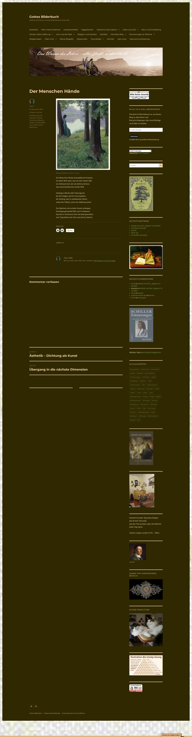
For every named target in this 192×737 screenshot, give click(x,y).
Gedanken (134, 381)
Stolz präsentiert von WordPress (73, 713)
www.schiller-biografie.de (151, 352)
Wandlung (33, 127)
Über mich (49, 39)
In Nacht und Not (35, 112)
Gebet (153, 377)
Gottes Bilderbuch (44, 17)
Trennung (151, 408)
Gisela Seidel (40, 122)
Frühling (146, 377)
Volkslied (133, 416)
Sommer (153, 404)
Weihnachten (153, 416)
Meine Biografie (67, 39)
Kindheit (149, 389)
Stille (139, 408)
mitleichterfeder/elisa (139, 295)
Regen (158, 396)
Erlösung (40, 120)
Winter (132, 420)
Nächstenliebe (135, 396)
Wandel (133, 230)
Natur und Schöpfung (151, 30)
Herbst (132, 389)
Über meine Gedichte (50, 30)
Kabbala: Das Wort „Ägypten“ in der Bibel (145, 226)
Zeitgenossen (35, 39)
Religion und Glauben (87, 34)
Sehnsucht (144, 404)
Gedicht (32, 122)
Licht (139, 393)
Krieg (157, 389)
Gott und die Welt (64, 34)
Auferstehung (34, 115)
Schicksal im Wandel (138, 228)
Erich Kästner (150, 373)
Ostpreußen (82, 39)
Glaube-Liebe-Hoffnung (39, 34)
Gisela (31, 106)
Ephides (103, 34)
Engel (132, 373)
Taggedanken (87, 30)
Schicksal (146, 400)
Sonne (132, 408)
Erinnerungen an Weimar (140, 34)
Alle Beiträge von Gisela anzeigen (104, 261)
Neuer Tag (134, 233)
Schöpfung (134, 404)
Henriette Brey (117, 34)
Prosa (152, 396)
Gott (143, 385)
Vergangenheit (143, 412)
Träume (133, 412)
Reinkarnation (135, 400)
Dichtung (32, 120)
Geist (150, 381)
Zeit (138, 420)
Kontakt (110, 39)
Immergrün (142, 298)
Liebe (145, 393)
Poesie (35, 125)
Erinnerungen (135, 377)
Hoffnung (140, 389)
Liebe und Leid (129, 30)
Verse (41, 125)
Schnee (154, 400)
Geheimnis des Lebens (107, 30)
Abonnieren (134, 136)
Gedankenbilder (71, 30)
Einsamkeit (155, 369)
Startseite (33, 30)
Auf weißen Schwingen (139, 235)
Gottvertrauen (152, 385)
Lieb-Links (121, 39)
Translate (145, 153)
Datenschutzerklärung (140, 39)
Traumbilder (96, 39)
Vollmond (142, 416)
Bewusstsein (134, 369)
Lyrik (31, 125)
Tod (144, 408)
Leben (132, 393)
